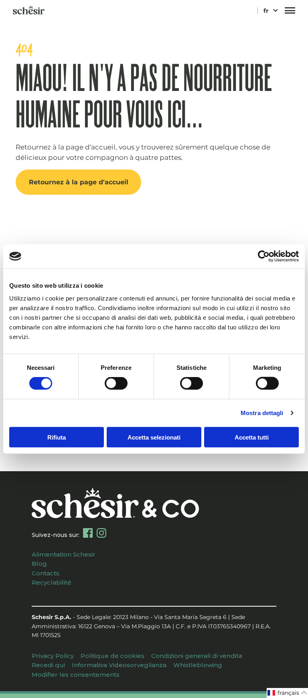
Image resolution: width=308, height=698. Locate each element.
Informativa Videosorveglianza (119, 665)
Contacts (45, 573)
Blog (39, 563)
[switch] (116, 383)
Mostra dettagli (262, 413)
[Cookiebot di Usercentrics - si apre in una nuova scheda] (264, 256)
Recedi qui (48, 665)
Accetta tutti (252, 437)
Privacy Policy (53, 656)
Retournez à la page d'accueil (78, 182)
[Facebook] (88, 533)
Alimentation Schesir (63, 554)
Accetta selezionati (154, 437)
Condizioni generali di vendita (196, 656)
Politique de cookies (112, 656)
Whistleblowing (197, 665)
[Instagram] (101, 533)
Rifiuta (56, 437)
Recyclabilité (51, 582)
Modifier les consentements (76, 674)
